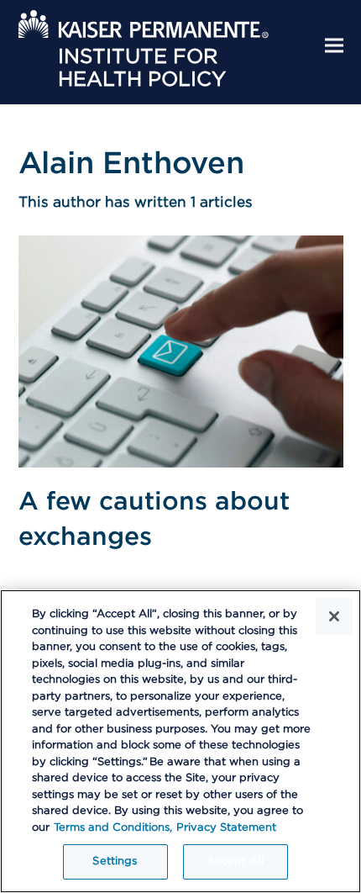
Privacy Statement (226, 827)
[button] (334, 46)
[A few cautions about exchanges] (180, 350)
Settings (114, 861)
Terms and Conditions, (113, 827)
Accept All (235, 861)
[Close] (334, 616)
